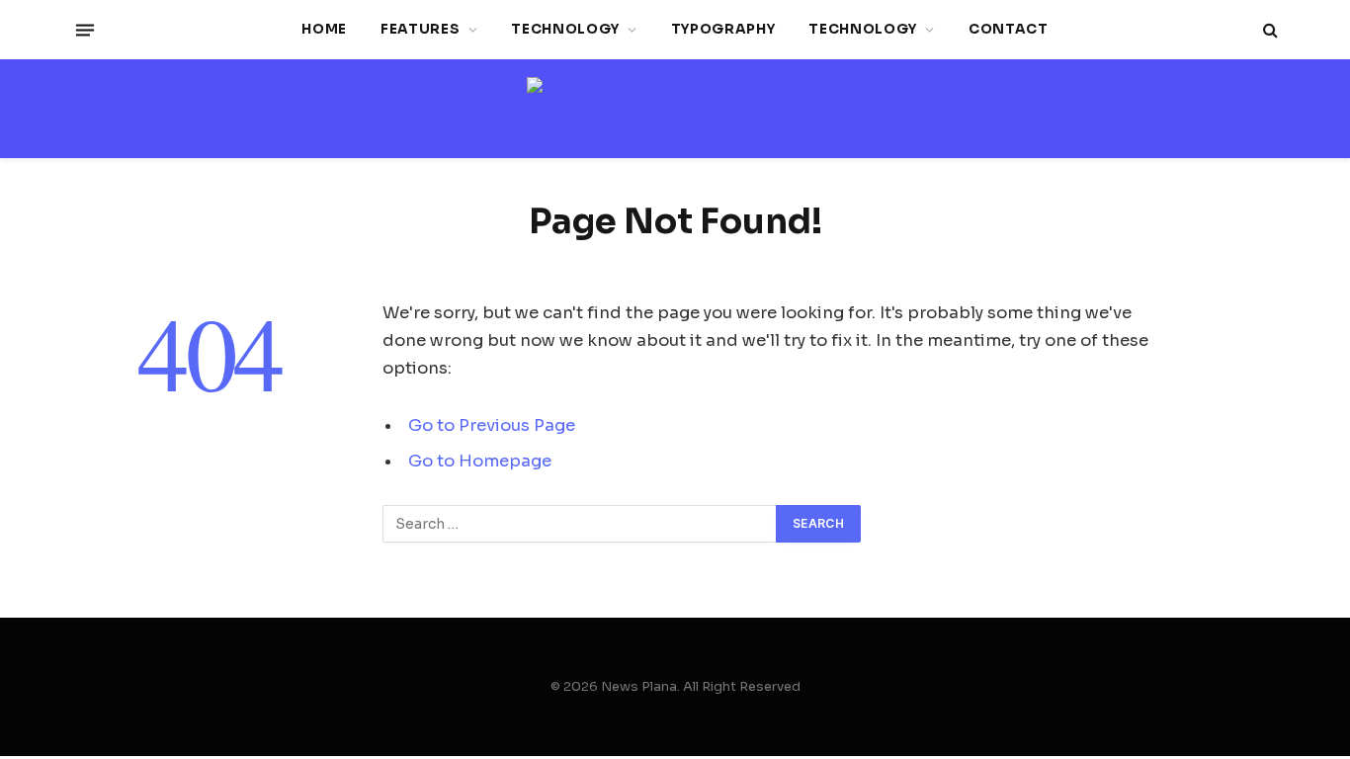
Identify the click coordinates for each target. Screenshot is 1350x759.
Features (420, 29)
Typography (723, 29)
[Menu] (85, 29)
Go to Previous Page (491, 425)
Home (324, 29)
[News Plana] (675, 109)
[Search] (1268, 30)
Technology (565, 29)
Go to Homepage (479, 461)
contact (1009, 29)
